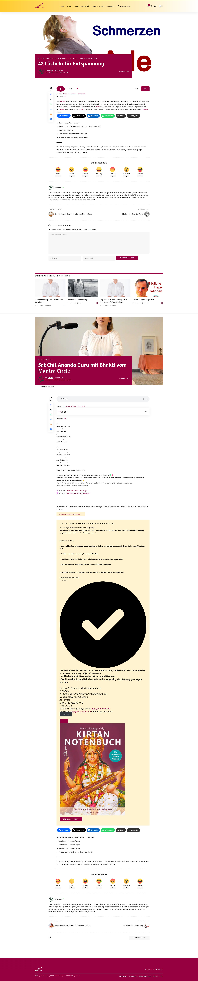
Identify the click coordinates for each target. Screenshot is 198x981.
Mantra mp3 (112, 861)
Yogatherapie (91, 58)
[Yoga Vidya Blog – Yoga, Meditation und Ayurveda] (38, 969)
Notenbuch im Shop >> (71, 819)
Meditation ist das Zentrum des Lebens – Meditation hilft (80, 126)
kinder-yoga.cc (122, 193)
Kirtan (72, 861)
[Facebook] (154, 969)
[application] (103, 88)
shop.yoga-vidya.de (100, 708)
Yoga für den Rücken (63, 152)
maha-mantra (88, 861)
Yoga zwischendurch (76, 58)
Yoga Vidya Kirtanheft (97, 864)
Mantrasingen (130, 861)
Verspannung (121, 150)
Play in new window (69, 94)
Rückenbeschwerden (109, 147)
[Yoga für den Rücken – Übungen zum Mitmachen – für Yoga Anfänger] (115, 288)
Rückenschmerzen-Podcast (137, 147)
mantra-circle (121, 861)
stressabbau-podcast (93, 150)
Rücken (99, 147)
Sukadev (145, 109)
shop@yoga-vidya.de (80, 711)
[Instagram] (159, 969)
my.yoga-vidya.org (58, 195)
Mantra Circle (103, 861)
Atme (98, 107)
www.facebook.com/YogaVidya (76, 490)
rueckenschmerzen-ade (72, 150)
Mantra (41, 359)
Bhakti (67, 861)
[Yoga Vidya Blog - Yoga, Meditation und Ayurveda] (39, 6)
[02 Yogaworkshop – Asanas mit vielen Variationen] (50, 288)
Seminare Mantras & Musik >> (70, 514)
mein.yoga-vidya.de (73, 195)
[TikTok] (162, 969)
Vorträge (62, 58)
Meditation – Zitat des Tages (78, 300)
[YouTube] (156, 969)
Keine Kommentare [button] (140, 938)
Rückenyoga (60, 150)
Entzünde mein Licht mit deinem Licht (73, 134)
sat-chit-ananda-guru (63, 864)
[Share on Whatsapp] (50, 104)
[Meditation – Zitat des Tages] (83, 288)
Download (81, 94)
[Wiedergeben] (61, 89)
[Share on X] (50, 99)
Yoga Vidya (73, 152)
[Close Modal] (64, 721)
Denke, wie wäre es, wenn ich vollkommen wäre (76, 837)
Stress (81, 109)
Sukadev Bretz (111, 150)
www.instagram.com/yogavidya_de (78, 493)
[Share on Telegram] (50, 109)
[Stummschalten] (145, 88)
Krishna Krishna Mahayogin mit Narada (73, 137)
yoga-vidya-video (110, 864)
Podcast (53, 58)
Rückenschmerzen (122, 147)
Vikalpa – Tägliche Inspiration (143, 300)
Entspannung (43, 58)
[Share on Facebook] (50, 94)
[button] (151, 6)
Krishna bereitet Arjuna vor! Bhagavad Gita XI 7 (76, 852)
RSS (65, 96)
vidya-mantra (75, 864)
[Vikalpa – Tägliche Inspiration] (148, 288)
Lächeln (62, 101)
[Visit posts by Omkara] (41, 72)
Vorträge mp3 (137, 150)
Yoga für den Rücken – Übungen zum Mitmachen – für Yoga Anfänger (113, 301)
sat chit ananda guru (142, 861)
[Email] (50, 114)
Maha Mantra (78, 861)
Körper (62, 109)
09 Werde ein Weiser (66, 130)
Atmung (67, 147)
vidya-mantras (85, 864)
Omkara (50, 70)
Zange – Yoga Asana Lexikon (69, 123)
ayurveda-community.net (139, 193)
